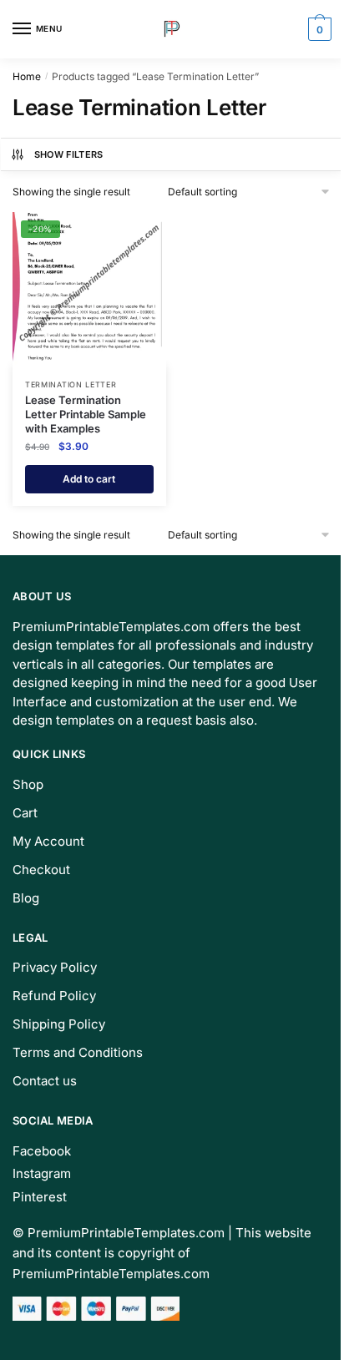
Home (27, 76)
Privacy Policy (55, 967)
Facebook (42, 1151)
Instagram (42, 1173)
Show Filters (69, 154)
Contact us (45, 1081)
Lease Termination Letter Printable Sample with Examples (85, 414)
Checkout (41, 869)
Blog (26, 898)
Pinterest (40, 1197)
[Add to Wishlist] (132, 232)
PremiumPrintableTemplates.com (126, 1233)
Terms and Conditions (78, 1052)
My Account (48, 841)
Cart (25, 813)
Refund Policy (54, 996)
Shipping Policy (59, 1024)
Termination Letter (71, 384)
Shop (28, 784)
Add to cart (89, 479)
